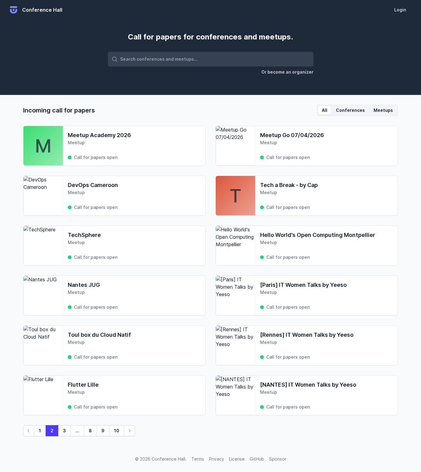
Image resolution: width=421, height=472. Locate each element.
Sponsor (277, 459)
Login (400, 9)
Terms (197, 459)
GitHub (257, 459)
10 (116, 430)
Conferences (350, 110)
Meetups (383, 110)
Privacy (216, 459)
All (324, 110)
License (237, 459)
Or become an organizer (287, 72)
